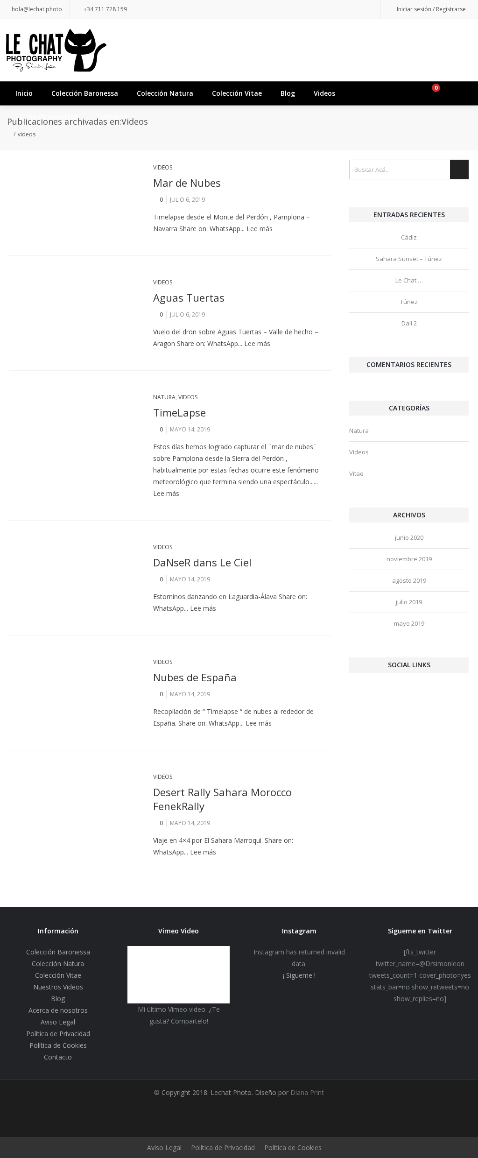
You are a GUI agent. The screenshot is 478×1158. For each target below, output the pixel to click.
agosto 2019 (409, 580)
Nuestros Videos (58, 986)
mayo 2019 (409, 623)
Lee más (259, 228)
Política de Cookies (58, 1045)
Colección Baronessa (84, 93)
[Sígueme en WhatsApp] (347, 9)
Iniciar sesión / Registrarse (431, 9)
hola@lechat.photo (37, 9)
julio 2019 (409, 602)
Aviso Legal (58, 1021)
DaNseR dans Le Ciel (202, 562)
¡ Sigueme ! (299, 975)
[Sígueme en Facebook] (291, 9)
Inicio (24, 93)
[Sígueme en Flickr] (329, 9)
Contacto (112, 116)
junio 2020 (409, 537)
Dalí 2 (409, 323)
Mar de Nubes (187, 183)
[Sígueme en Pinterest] (310, 9)
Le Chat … (409, 280)
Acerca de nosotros (46, 116)
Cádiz (409, 237)
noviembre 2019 (409, 559)
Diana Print (306, 1092)
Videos (324, 93)
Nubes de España (195, 677)
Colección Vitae (237, 93)
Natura (164, 397)
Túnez (409, 301)
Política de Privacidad (58, 1033)
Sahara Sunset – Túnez (409, 258)
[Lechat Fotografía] (239, 50)
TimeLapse (179, 412)
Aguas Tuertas (189, 297)
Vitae (356, 473)
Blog (288, 93)
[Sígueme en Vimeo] (366, 9)
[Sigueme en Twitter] (273, 9)
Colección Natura (165, 93)
